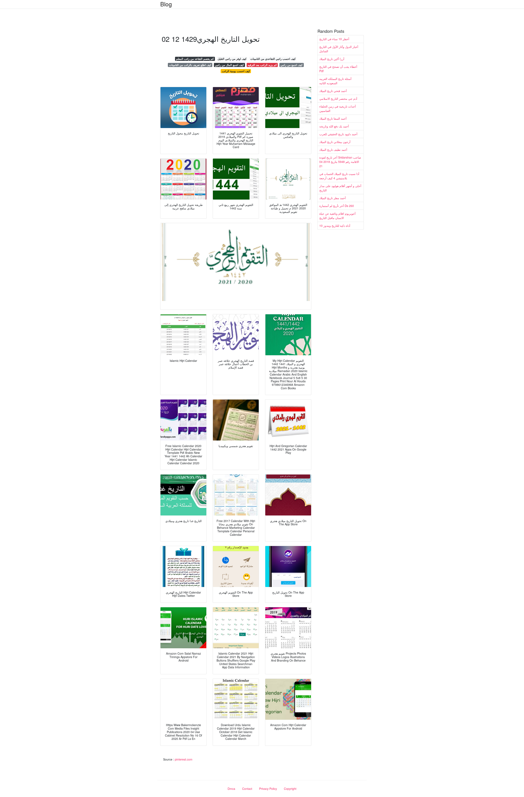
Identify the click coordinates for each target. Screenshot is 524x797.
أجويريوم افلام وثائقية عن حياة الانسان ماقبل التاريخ (337, 215)
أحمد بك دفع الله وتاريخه (334, 126)
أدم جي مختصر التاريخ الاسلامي (338, 99)
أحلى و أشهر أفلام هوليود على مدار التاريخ (340, 188)
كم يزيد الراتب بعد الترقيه (262, 65)
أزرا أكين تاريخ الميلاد (331, 59)
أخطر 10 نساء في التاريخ (334, 39)
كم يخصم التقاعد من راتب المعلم (195, 59)
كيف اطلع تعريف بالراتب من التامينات (190, 65)
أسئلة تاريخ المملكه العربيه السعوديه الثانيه (335, 81)
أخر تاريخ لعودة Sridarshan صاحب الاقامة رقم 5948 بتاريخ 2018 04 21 (340, 161)
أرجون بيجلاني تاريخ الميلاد (334, 142)
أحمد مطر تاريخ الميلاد (332, 198)
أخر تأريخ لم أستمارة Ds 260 (336, 206)
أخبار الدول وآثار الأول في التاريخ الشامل (338, 49)
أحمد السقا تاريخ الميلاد (333, 118)
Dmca (231, 789)
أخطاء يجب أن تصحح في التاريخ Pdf (338, 69)
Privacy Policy (268, 789)
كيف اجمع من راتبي (291, 65)
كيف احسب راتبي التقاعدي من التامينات (273, 59)
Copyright (290, 789)
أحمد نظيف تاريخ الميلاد (333, 150)
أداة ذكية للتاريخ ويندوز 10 (334, 226)
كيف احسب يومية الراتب (236, 71)
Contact (247, 789)
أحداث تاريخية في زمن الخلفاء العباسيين (337, 108)
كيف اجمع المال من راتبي (229, 65)
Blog (166, 3)
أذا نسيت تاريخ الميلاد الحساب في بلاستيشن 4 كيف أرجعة (339, 176)
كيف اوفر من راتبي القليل (232, 59)
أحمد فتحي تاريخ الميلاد (333, 91)
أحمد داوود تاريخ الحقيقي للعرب (338, 134)
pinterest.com (183, 759)
